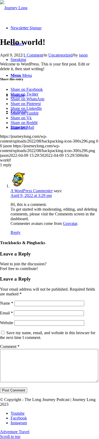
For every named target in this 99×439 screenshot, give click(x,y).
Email (6, 313)
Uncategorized (60, 55)
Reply (16, 232)
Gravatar (70, 223)
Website (6, 322)
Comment (10, 346)
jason (83, 55)
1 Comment (33, 55)
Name (6, 303)
